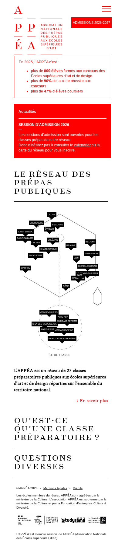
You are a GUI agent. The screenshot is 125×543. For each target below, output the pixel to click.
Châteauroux (48, 249)
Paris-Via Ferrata (67, 321)
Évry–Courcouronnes (62, 338)
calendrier (82, 145)
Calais (52, 214)
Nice (80, 275)
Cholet (36, 242)
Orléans (53, 239)
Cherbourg (36, 222)
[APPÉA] (38, 31)
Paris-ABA (62, 316)
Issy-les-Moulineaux (44, 323)
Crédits (78, 488)
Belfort (90, 241)
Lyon (76, 257)
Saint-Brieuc (25, 231)
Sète (66, 286)
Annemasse (92, 253)
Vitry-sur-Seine (64, 330)
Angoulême (35, 255)
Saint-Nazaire (25, 238)
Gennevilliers (49, 312)
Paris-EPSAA (48, 329)
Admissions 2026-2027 (91, 22)
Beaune (71, 245)
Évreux (49, 229)
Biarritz (25, 267)
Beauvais (57, 224)
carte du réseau (31, 150)
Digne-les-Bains (87, 266)
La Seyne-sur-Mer (87, 273)
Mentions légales (55, 488)
